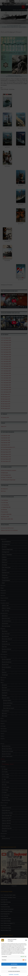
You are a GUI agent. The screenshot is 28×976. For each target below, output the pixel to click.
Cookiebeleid (11, 974)
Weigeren (14, 967)
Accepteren (14, 964)
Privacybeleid (16, 974)
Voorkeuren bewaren (14, 971)
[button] (26, 940)
